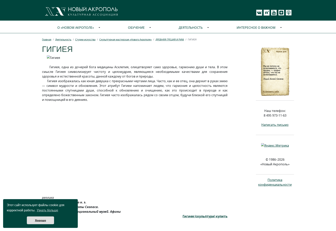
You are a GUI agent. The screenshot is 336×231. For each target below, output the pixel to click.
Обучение (136, 27)
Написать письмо (275, 125)
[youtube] (273, 13)
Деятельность (191, 27)
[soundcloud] (288, 13)
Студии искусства (85, 39)
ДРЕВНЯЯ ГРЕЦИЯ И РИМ (170, 39)
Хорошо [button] (40, 220)
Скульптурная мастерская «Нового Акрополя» (125, 39)
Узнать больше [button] (47, 210)
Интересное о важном (256, 27)
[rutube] (266, 13)
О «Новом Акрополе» (75, 27)
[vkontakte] (259, 13)
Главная (46, 39)
